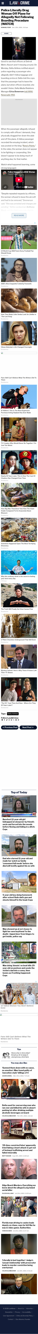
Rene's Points (29, 146)
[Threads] (11, 720)
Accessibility (26, 1312)
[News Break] (18, 720)
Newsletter (9, 1312)
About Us (21, 1308)
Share (6, 33)
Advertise (29, 1308)
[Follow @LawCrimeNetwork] (14, 720)
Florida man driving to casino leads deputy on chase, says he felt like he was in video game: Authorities (18, 1225)
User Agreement (8, 1316)
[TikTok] (7, 720)
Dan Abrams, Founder (23, 1319)
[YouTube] (2, 720)
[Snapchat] (16, 720)
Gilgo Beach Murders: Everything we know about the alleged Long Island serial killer (19, 1187)
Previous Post (11, 727)
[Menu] (3, 3)
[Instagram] (9, 720)
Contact (10, 1319)
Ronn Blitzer (6, 27)
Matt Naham (6, 1156)
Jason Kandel (7, 1076)
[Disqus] (19, 759)
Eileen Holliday (8, 1193)
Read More (19, 215)
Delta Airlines (13, 714)
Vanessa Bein (7, 1231)
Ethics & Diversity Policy (24, 1316)
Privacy (17, 1312)
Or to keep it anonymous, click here (20, 1056)
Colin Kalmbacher (9, 1116)
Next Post (27, 727)
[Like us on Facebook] (4, 720)
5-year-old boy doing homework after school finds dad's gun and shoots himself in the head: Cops (18, 897)
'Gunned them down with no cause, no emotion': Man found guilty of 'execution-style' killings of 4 (18, 1070)
